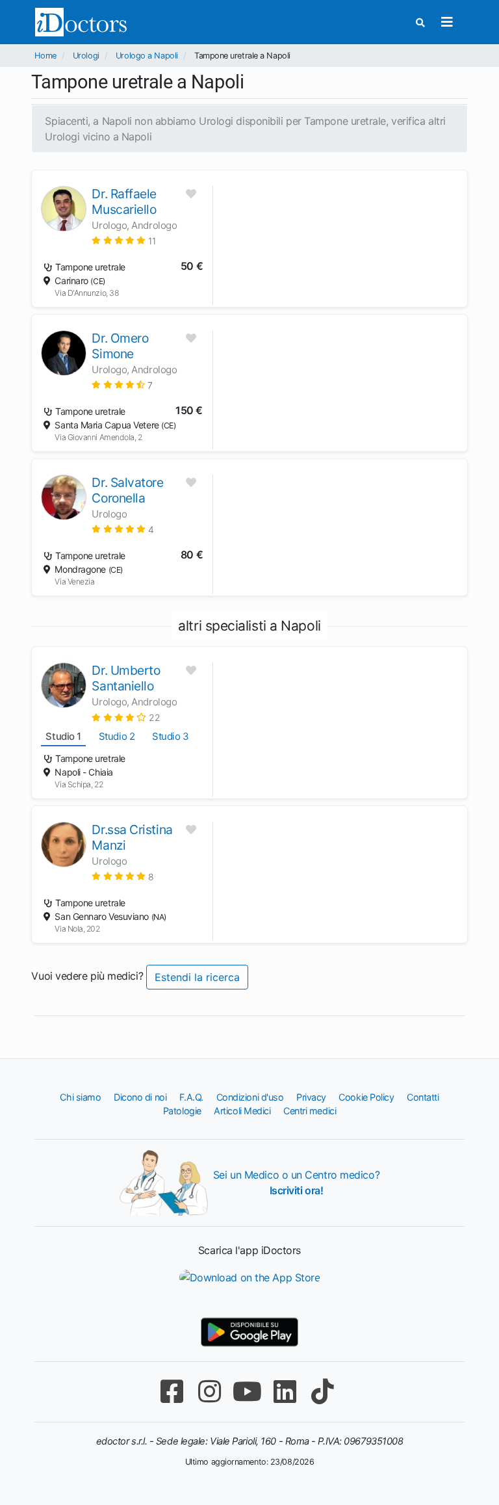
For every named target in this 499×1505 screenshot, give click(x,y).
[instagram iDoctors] (209, 1391)
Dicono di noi (140, 1097)
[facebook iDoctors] (171, 1391)
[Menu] (447, 22)
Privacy (311, 1097)
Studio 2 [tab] (116, 736)
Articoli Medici (242, 1110)
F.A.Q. (191, 1097)
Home (45, 55)
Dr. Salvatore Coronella (127, 490)
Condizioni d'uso (250, 1097)
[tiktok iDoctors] (322, 1391)
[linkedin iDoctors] (284, 1391)
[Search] (420, 22)
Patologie (182, 1110)
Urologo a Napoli (147, 55)
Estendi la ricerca (197, 977)
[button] (123, 240)
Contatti (423, 1097)
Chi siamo (80, 1097)
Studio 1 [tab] (63, 736)
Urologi (86, 55)
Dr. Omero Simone (120, 345)
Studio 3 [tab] (170, 736)
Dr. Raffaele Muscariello (124, 201)
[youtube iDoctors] (247, 1391)
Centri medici (309, 1110)
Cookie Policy (366, 1097)
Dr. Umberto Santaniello (126, 678)
